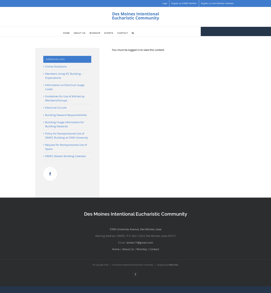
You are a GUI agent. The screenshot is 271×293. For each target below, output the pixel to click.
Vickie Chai (173, 264)
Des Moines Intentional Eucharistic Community (135, 214)
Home (116, 249)
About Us (128, 249)
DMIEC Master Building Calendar (65, 156)
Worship (141, 249)
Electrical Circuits (56, 107)
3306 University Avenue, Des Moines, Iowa (136, 229)
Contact (154, 249)
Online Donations (56, 66)
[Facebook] (50, 174)
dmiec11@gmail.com (140, 242)
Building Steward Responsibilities (66, 115)
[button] (133, 33)
